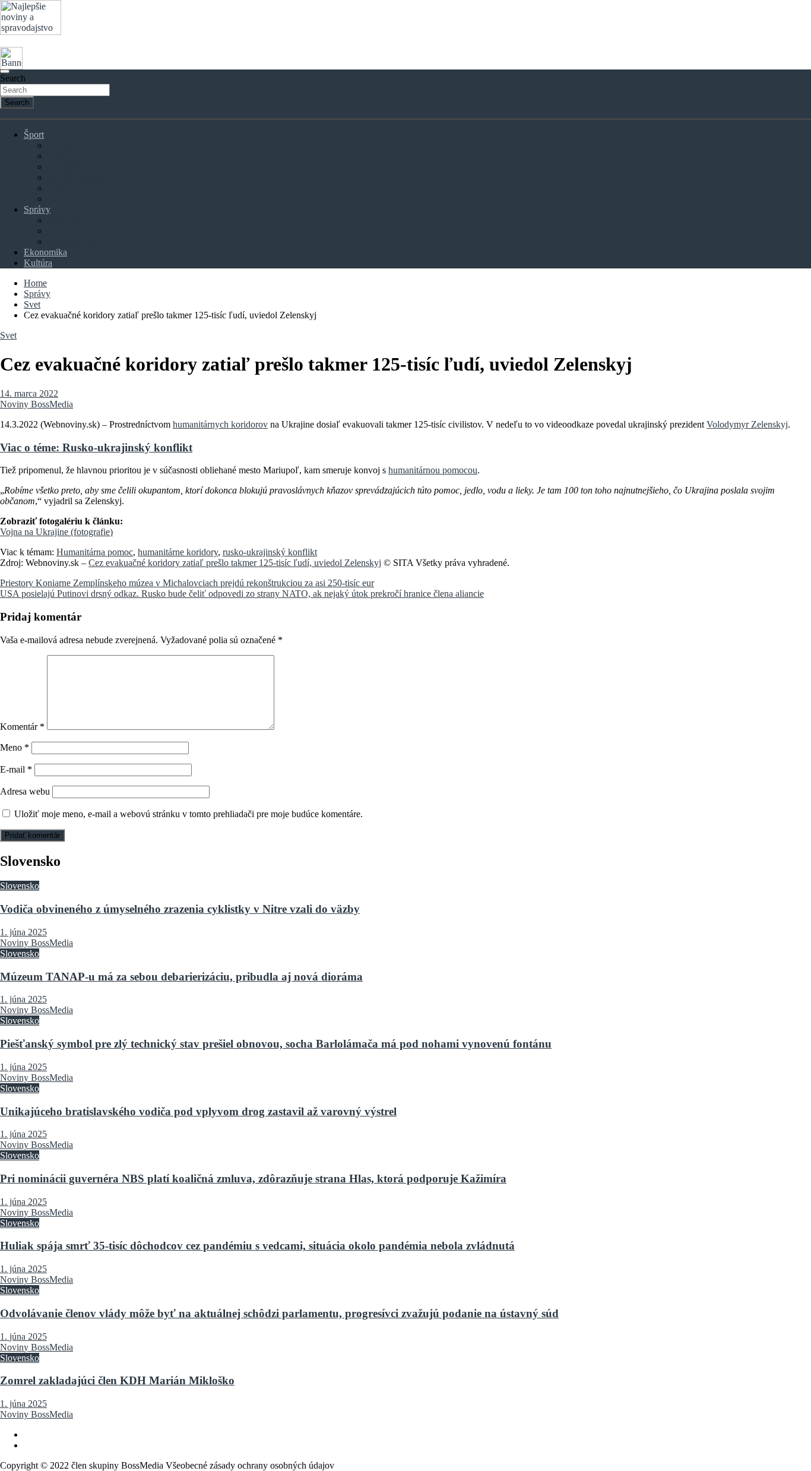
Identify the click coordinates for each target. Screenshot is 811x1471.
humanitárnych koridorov (220, 424)
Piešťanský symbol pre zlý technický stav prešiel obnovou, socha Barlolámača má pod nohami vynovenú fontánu (276, 1043)
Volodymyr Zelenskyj (747, 424)
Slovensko (67, 220)
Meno (14, 747)
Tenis (57, 188)
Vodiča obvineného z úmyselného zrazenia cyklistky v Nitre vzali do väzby (180, 909)
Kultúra (38, 263)
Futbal (59, 145)
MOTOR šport (75, 177)
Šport (34, 134)
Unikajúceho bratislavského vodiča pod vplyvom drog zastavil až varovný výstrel (198, 1111)
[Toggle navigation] (4, 71)
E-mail (16, 769)
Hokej (59, 156)
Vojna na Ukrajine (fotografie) (56, 532)
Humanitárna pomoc (94, 552)
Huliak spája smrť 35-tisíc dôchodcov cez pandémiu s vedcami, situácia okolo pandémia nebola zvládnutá (257, 1245)
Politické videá (75, 241)
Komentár (22, 727)
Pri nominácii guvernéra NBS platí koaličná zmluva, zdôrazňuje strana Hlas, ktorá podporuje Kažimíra (253, 1178)
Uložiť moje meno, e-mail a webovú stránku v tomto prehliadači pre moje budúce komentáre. (188, 814)
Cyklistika (66, 167)
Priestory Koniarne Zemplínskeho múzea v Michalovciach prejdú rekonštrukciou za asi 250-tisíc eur (187, 583)
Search (13, 78)
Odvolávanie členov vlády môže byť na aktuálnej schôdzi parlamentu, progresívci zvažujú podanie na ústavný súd (279, 1313)
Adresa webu (25, 791)
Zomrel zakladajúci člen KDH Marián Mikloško (117, 1380)
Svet (55, 231)
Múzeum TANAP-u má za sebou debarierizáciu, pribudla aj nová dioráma (181, 976)
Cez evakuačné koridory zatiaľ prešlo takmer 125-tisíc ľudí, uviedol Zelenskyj (234, 563)
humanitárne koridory (178, 552)
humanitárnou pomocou (432, 470)
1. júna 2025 (23, 932)
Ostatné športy (74, 199)
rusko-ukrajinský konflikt (270, 552)
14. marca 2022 (29, 393)
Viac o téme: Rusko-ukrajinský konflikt (96, 447)
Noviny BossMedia (36, 404)
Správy (37, 209)
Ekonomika (45, 252)
